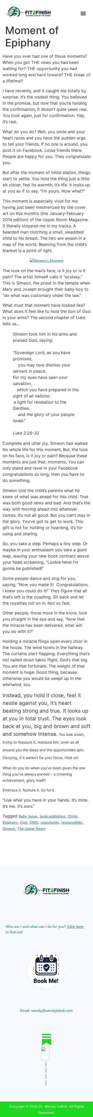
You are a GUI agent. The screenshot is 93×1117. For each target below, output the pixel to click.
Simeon (9, 829)
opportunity (50, 822)
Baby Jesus (28, 816)
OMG (33, 822)
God (23, 822)
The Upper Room (31, 829)
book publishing (52, 816)
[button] (83, 13)
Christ (72, 816)
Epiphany (10, 822)
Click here (75, 926)
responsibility (71, 822)
